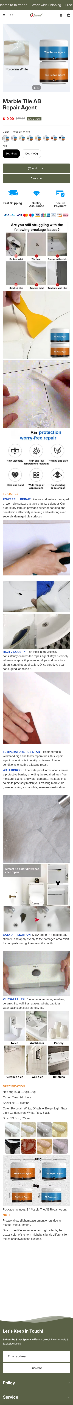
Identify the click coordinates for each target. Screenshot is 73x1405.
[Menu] (4, 15)
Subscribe (36, 1367)
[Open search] (12, 15)
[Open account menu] (61, 15)
